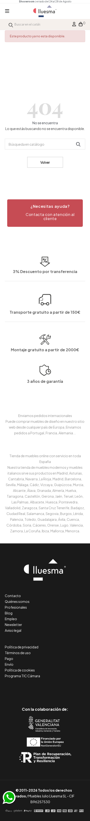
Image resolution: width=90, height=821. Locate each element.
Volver (45, 162)
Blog (8, 613)
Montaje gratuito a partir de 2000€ (45, 349)
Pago (9, 658)
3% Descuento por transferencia (45, 271)
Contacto (13, 595)
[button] (45, 213)
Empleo (11, 619)
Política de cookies (20, 670)
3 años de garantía (45, 381)
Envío (9, 664)
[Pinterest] (34, 689)
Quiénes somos (17, 601)
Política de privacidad (21, 647)
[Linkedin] (45, 689)
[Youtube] (67, 689)
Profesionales (16, 607)
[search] (11, 24)
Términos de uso (18, 653)
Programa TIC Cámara (22, 676)
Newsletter (13, 624)
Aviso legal (13, 630)
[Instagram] (56, 689)
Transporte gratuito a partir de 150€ (45, 312)
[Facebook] (23, 689)
